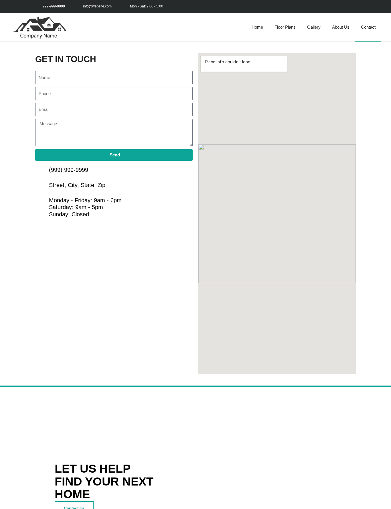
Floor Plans (285, 27)
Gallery (314, 27)
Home (257, 27)
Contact (368, 27)
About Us (340, 27)
